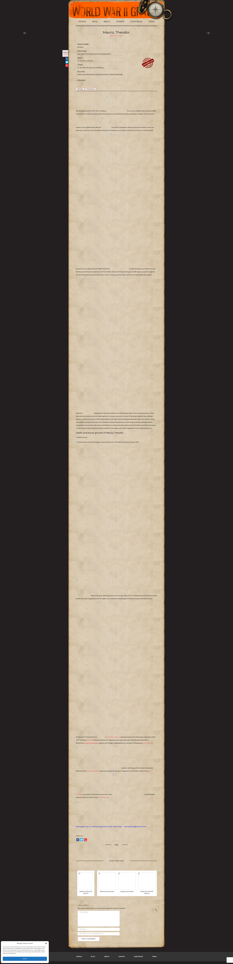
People (82, 21)
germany (80, 89)
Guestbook (136, 21)
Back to (65, 53)
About (107, 21)
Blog (95, 21)
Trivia (151, 21)
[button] (46, 943)
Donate (120, 21)
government (90, 89)
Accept (25, 958)
